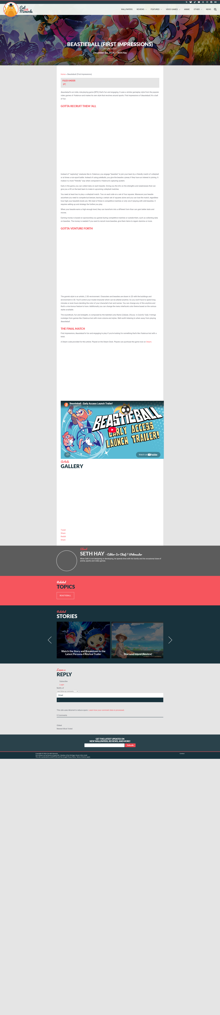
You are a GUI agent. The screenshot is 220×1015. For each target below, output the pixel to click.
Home (63, 74)
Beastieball (65, 595)
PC (110, 39)
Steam (148, 342)
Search (215, 9)
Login (61, 685)
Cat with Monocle (18, 9)
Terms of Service (81, 757)
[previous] (51, 640)
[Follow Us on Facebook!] (211, 2)
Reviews (140, 9)
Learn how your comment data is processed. (106, 710)
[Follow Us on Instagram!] (207, 2)
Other (197, 9)
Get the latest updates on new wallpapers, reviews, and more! (110, 740)
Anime (187, 9)
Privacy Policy (71, 757)
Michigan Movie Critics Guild (78, 755)
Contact (182, 753)
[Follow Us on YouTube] (199, 2)
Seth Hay (122, 52)
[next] (169, 640)
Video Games (172, 9)
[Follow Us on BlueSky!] (191, 2)
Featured (155, 9)
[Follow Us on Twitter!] (186, 2)
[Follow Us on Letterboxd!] (215, 2)
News (208, 9)
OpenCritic (56, 755)
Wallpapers (127, 9)
